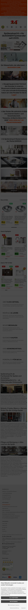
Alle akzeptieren (13, 597)
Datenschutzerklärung (14, 608)
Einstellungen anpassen (14, 605)
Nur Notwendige (14, 601)
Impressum (23, 608)
